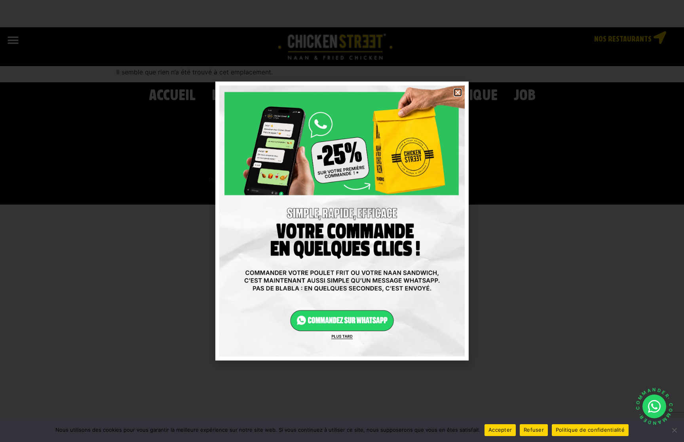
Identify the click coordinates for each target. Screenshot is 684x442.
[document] (342, 221)
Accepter (500, 430)
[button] (458, 92)
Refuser (534, 430)
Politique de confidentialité (590, 430)
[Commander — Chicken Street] (654, 406)
